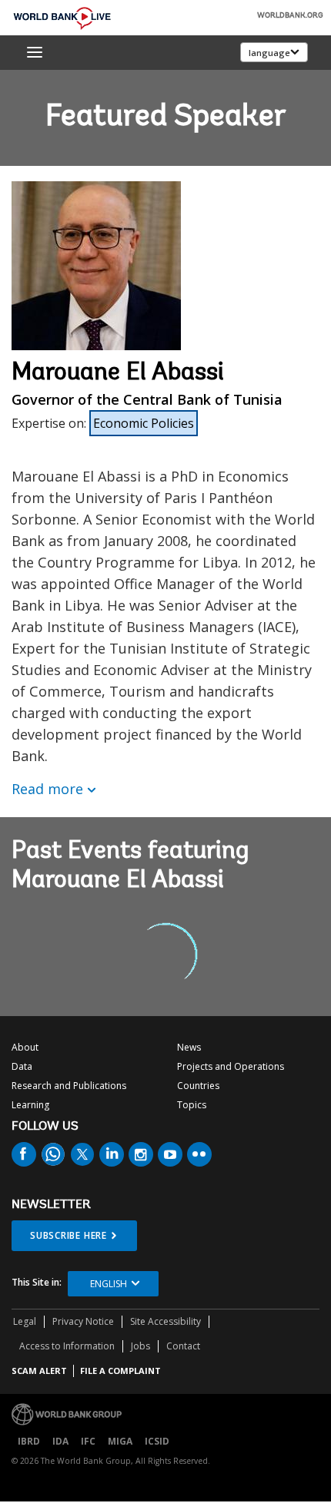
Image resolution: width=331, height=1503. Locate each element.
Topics (191, 1104)
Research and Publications (69, 1085)
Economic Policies (143, 423)
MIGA (120, 1441)
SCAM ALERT (39, 1370)
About (25, 1047)
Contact (183, 1345)
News (189, 1047)
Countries (198, 1085)
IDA (60, 1441)
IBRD (29, 1441)
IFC (88, 1441)
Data (22, 1066)
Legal (24, 1321)
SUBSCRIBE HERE (68, 1235)
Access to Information (67, 1345)
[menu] (34, 52)
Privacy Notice (83, 1321)
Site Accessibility (165, 1321)
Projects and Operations (230, 1066)
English (108, 1283)
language (269, 52)
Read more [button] (47, 789)
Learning (30, 1104)
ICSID (157, 1441)
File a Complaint (120, 1370)
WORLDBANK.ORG (290, 16)
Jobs (140, 1345)
